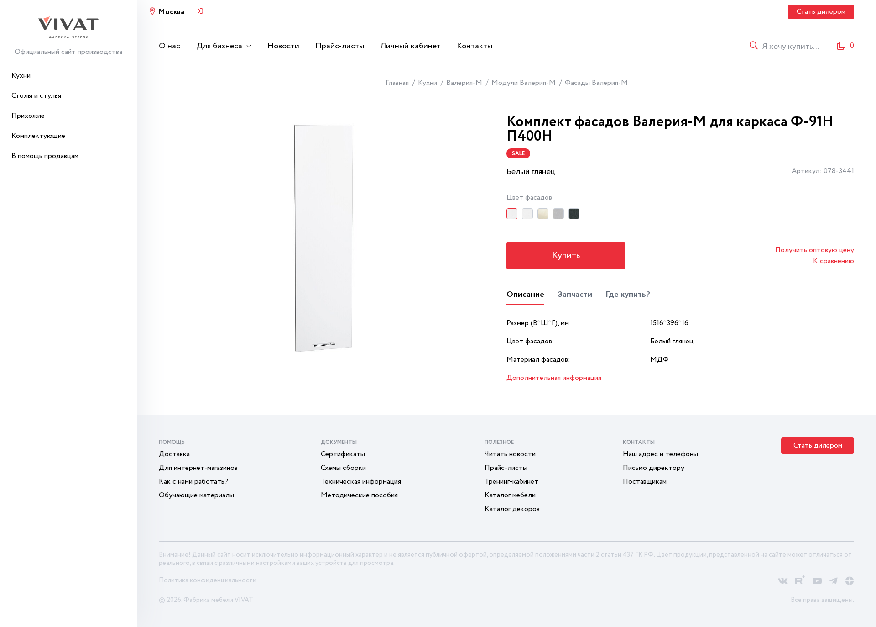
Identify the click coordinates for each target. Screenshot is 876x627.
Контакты (474, 46)
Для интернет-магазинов (198, 468)
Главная (397, 83)
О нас (169, 46)
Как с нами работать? (193, 481)
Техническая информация (361, 481)
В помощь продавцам (44, 156)
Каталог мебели (510, 495)
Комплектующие (38, 136)
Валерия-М (464, 83)
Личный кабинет (410, 46)
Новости (283, 46)
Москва (171, 12)
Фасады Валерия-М (596, 83)
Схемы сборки (343, 468)
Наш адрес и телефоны (660, 454)
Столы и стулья (36, 95)
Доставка (174, 454)
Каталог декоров (512, 509)
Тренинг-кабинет (511, 481)
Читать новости (510, 454)
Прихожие (28, 116)
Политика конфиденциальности (207, 580)
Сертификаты (343, 454)
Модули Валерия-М (523, 83)
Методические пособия (359, 495)
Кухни (21, 75)
